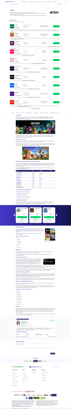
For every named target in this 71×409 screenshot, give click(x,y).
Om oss (23, 372)
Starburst (18, 191)
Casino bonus (31, 1)
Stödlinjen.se (55, 46)
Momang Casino (17, 66)
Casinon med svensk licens (15, 377)
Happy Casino (17, 92)
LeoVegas (16, 33)
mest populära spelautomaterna (36, 164)
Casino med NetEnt (52, 112)
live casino (30, 230)
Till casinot (55, 26)
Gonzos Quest (19, 194)
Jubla (16, 58)
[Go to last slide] (14, 215)
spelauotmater (22, 118)
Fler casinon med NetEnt (35, 108)
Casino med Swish (15, 380)
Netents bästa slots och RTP (20, 112)
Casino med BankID (15, 382)
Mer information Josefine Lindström (21, 331)
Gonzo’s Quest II (18, 175)
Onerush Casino (17, 75)
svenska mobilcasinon (19, 252)
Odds (43, 1)
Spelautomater (37, 1)
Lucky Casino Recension (18, 44)
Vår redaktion (24, 375)
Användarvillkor (43, 373)
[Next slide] (56, 215)
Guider (55, 1)
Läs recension (22, 219)
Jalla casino (31, 254)
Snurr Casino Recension (18, 53)
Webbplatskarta (34, 372)
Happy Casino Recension (18, 95)
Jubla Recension (17, 61)
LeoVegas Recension (17, 36)
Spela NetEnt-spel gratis (28, 112)
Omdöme (58, 112)
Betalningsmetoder (49, 1)
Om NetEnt (13, 112)
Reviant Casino (17, 100)
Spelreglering (43, 380)
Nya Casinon (14, 379)
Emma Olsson (22, 336)
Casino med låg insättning (14, 374)
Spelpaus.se (58, 46)
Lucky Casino (17, 41)
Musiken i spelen (46, 112)
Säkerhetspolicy (43, 375)
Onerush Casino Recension (18, 78)
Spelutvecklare (13, 4)
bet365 (16, 24)
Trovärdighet (24, 373)
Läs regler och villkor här (50, 46)
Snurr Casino (17, 50)
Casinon (13, 372)
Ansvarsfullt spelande (44, 372)
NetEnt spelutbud (36, 112)
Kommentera (53, 353)
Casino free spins (15, 385)
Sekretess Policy (44, 377)
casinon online (31, 283)
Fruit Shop (18, 197)
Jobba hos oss (24, 380)
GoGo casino (36, 254)
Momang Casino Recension (17, 70)
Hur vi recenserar (24, 378)
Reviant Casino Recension (18, 103)
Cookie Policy (43, 378)
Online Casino (24, 1)
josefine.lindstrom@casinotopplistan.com (22, 325)
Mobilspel (41, 112)
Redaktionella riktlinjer (25, 377)
